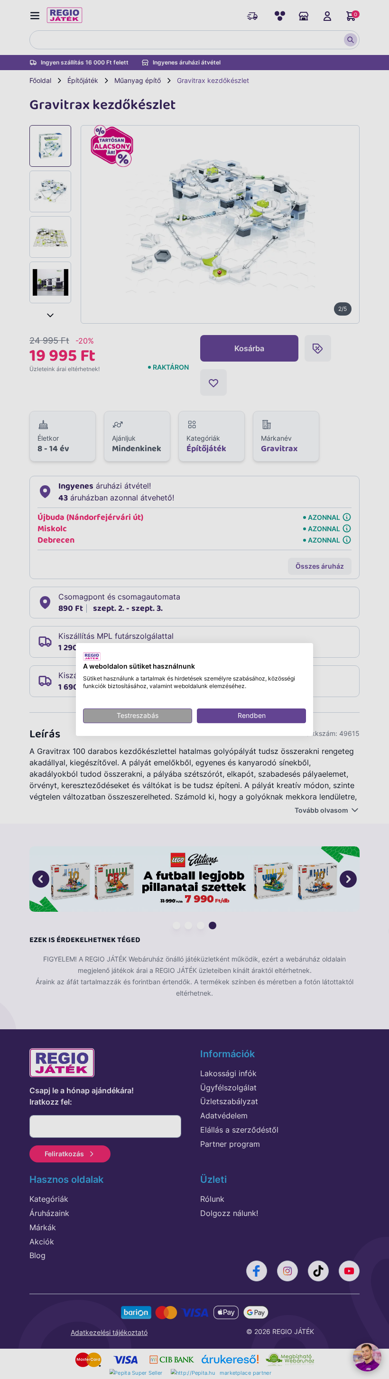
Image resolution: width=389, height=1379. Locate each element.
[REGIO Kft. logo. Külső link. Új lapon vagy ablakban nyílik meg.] (92, 656)
